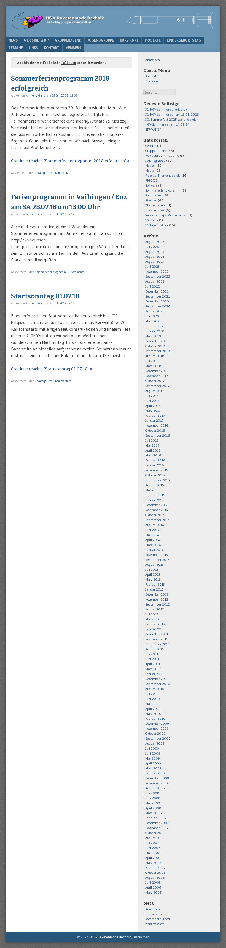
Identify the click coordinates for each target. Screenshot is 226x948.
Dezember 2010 (157, 679)
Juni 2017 (152, 401)
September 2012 (157, 604)
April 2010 (153, 709)
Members (73, 48)
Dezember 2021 (156, 291)
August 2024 (154, 256)
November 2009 (157, 728)
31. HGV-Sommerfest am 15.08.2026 (172, 114)
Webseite (151, 220)
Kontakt (51, 48)
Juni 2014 (152, 530)
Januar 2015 (154, 500)
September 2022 (157, 276)
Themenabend (155, 205)
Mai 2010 (152, 704)
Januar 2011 (154, 674)
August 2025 (154, 251)
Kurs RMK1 (129, 40)
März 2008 (153, 813)
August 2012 (154, 609)
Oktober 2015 (155, 475)
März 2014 (153, 545)
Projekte (153, 40)
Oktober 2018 (155, 346)
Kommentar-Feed (157, 919)
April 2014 (152, 540)
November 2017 (156, 376)
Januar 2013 (154, 589)
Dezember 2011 (156, 634)
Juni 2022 (152, 286)
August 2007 (154, 838)
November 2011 (156, 639)
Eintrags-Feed (155, 914)
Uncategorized (44, 173)
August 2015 (154, 485)
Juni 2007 (152, 848)
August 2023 (154, 261)
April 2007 (153, 858)
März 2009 (153, 768)
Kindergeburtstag (184, 40)
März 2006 (153, 892)
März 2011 (153, 669)
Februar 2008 (155, 818)
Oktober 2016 (155, 430)
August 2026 (155, 242)
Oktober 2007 (155, 833)
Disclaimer (153, 81)
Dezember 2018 (157, 341)
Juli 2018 (152, 361)
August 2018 (154, 356)
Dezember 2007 (157, 823)
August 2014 (154, 525)
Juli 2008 (152, 793)
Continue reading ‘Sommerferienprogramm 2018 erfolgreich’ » (70, 160)
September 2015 (157, 480)
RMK (148, 180)
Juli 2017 (151, 396)
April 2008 (153, 808)
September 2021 (157, 296)
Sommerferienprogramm (50, 272)
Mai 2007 (152, 853)
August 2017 (154, 391)
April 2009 (153, 763)
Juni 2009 (152, 753)
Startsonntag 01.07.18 (45, 296)
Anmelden (152, 60)
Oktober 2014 (155, 515)
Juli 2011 (151, 654)
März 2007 (153, 863)
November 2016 (156, 425)
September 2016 (157, 435)
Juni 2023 (152, 266)
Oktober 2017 (155, 381)
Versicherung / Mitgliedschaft (166, 215)
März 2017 (153, 410)
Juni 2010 (152, 699)
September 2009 (157, 738)
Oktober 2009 (155, 733)
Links (33, 48)
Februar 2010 (155, 718)
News (13, 40)
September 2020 (157, 306)
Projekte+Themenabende (163, 175)
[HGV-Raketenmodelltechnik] (113, 28)
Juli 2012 (151, 614)
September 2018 (157, 351)
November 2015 (156, 470)
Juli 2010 (152, 694)
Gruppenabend (68, 40)
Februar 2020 (155, 326)
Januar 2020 (154, 331)
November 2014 (156, 510)
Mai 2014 (152, 535)
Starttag (151, 200)
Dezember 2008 (157, 778)
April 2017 (152, 405)
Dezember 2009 (157, 723)
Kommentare (63, 173)
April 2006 (153, 887)
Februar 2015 (155, 495)
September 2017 (157, 386)
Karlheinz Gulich (36, 95)
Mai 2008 (152, 803)
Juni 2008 (152, 798)
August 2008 (155, 788)
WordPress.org (155, 924)
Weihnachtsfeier (156, 225)
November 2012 (156, 599)
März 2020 (153, 321)
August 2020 (155, 311)
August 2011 (154, 649)
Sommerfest (154, 195)
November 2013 (156, 555)
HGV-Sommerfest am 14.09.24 (167, 124)
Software (151, 185)
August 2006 (155, 877)
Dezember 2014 (156, 505)
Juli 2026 (152, 247)
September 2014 (157, 520)
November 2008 (157, 783)
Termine (16, 48)
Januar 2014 (154, 550)
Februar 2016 (155, 460)
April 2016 (153, 450)
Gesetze (150, 146)
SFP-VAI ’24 (153, 129)
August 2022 (154, 281)
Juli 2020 (152, 316)
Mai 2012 (152, 619)
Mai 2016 (152, 445)
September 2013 (157, 559)
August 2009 (155, 743)
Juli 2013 (151, 569)
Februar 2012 (155, 624)
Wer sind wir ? (36, 40)
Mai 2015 (152, 490)
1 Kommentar (76, 272)
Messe (150, 170)
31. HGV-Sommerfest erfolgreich (167, 109)
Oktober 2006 (155, 872)
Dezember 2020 (157, 301)
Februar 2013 (155, 584)
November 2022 (156, 271)
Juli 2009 (152, 748)
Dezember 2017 (156, 371)
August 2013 (154, 564)
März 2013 (153, 579)
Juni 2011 (152, 659)
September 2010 (157, 684)
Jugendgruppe (101, 40)
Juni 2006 (152, 882)
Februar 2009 (155, 773)
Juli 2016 (152, 440)
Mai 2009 (152, 758)
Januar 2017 (154, 420)
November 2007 (156, 828)
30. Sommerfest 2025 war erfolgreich (171, 119)
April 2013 (152, 574)
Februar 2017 (155, 415)
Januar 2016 (154, 465)
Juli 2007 (152, 843)
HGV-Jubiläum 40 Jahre (162, 155)
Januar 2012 (154, 629)
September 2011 (157, 644)
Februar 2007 (155, 867)
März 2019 (153, 336)
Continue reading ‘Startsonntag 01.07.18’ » (51, 368)
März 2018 (153, 366)
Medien (150, 165)
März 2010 (153, 713)
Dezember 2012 (156, 594)
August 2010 (154, 689)
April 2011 (152, 664)
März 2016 (153, 455)
